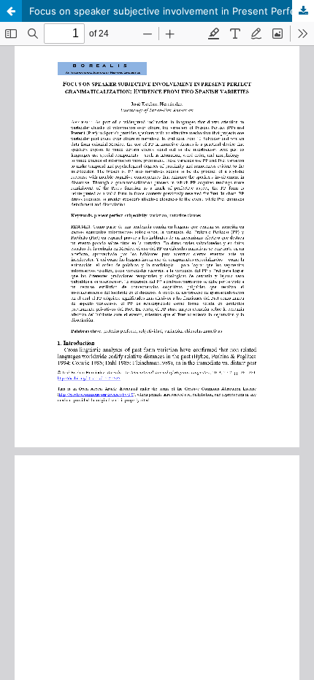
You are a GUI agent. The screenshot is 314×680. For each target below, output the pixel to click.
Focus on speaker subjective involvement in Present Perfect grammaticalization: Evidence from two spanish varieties (171, 11)
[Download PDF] (303, 11)
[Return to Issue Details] (11, 11)
